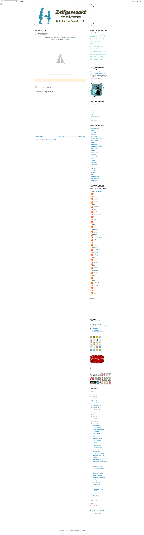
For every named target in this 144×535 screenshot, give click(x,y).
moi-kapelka (96, 283)
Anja (94, 196)
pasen (92, 158)
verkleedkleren (95, 176)
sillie (94, 290)
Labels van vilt (96, 484)
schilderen (94, 120)
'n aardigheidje (95, 128)
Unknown (95, 262)
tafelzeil (93, 168)
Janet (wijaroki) (97, 229)
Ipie (94, 224)
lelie (94, 280)
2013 (92, 398)
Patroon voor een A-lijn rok (100, 461)
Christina (95, 209)
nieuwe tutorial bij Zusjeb (99, 453)
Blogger (83, 530)
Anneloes (95, 199)
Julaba (95, 234)
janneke (95, 272)
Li (93, 242)
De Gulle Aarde (97, 214)
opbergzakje (94, 156)
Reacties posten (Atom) (49, 139)
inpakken (93, 113)
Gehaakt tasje (96, 433)
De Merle (95, 217)
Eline (94, 219)
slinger (93, 160)
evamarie (95, 270)
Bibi (94, 204)
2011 (92, 501)
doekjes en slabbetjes (97, 138)
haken (92, 111)
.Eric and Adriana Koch (99, 191)
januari (95, 498)
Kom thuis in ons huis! (99, 237)
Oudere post (81, 136)
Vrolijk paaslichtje (97, 475)
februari (95, 495)
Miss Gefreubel (97, 250)
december (95, 403)
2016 (92, 392)
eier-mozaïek (96, 464)
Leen (94, 239)
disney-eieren (96, 487)
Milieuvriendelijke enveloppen (97, 448)
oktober (95, 407)
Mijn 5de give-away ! (98, 468)
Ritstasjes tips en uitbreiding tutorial (98, 428)
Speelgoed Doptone (98, 473)
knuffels (93, 150)
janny (94, 275)
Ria (94, 257)
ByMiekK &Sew (97, 206)
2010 (92, 503)
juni (94, 416)
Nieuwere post (39, 136)
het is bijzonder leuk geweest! (99, 325)
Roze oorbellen (97, 482)
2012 (92, 401)
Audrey (95, 201)
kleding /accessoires (96, 146)
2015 (92, 394)
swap (92, 166)
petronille (95, 285)
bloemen (93, 134)
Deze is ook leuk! (96, 324)
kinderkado (94, 144)
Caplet (94, 493)
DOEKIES (95, 211)
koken (92, 115)
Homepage (61, 136)
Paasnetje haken (97, 471)
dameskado (94, 136)
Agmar (95, 194)
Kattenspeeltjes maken (99, 477)
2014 (92, 396)
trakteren (93, 172)
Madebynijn (66, 39)
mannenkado (94, 152)
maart (94, 423)
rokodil (95, 288)
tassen (93, 170)
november (95, 405)
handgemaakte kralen (98, 459)
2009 (92, 505)
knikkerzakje (94, 148)
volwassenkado (95, 178)
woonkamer (94, 180)
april (94, 421)
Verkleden (95, 443)
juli (94, 414)
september (96, 409)
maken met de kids (96, 116)
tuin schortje (96, 431)
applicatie (93, 105)
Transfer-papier (97, 445)
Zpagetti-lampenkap (98, 466)
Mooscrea (95, 252)
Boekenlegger (96, 425)
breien (93, 109)
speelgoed (94, 162)
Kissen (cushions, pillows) (98, 331)
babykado (93, 132)
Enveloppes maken (98, 480)
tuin (92, 174)
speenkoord (94, 164)
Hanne (95, 222)
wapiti (94, 293)
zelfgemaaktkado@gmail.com (97, 73)
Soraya (95, 260)
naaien (93, 119)
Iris (94, 227)
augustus (95, 412)
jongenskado (94, 140)
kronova (95, 278)
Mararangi (96, 247)
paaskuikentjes (97, 436)
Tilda (92, 130)
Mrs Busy (95, 255)
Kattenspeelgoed (97, 438)
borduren (93, 107)
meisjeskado (94, 154)
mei (94, 419)
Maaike (95, 245)
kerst (92, 142)
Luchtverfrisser (96, 451)
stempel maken (97, 440)
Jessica (95, 232)
